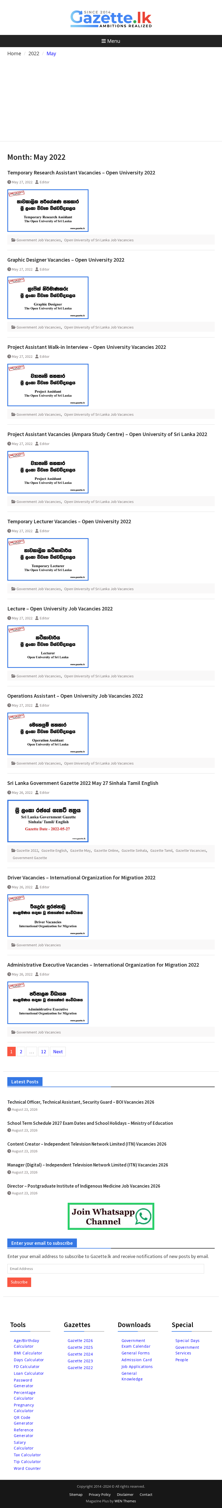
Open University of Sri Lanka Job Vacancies (99, 240)
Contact (146, 1494)
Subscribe (19, 1282)
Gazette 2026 (80, 1340)
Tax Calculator (27, 1454)
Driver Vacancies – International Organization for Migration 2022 (81, 877)
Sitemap (76, 1494)
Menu (113, 41)
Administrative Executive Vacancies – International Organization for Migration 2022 (103, 964)
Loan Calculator (29, 1373)
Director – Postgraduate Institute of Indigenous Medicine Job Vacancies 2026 (83, 1186)
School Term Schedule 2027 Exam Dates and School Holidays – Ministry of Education (90, 1123)
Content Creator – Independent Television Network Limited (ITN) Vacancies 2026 (86, 1144)
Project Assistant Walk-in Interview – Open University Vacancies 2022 (86, 346)
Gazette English (54, 850)
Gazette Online (106, 850)
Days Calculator (29, 1359)
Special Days (187, 1340)
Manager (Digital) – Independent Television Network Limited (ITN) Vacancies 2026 (87, 1165)
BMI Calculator (28, 1353)
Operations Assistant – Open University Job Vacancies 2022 (75, 695)
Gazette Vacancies (191, 850)
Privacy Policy (100, 1494)
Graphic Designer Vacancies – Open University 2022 (65, 259)
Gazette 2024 (80, 1354)
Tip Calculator (27, 1461)
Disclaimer (125, 1494)
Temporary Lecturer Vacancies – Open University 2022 (69, 521)
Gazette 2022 (27, 850)
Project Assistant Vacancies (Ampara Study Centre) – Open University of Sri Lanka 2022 (107, 434)
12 (43, 1051)
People (181, 1359)
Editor (45, 182)
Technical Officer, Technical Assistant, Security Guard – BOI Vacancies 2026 (80, 1102)
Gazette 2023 (80, 1360)
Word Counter (27, 1468)
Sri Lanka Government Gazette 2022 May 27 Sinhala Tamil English (82, 782)
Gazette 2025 (80, 1347)
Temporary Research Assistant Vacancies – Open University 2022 (81, 172)
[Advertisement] (110, 98)
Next (58, 1051)
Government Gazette (30, 857)
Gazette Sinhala (134, 850)
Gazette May (80, 850)
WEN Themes (125, 1501)
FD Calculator (27, 1366)
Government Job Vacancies (39, 240)
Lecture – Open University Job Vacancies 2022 (60, 608)
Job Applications (137, 1366)
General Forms (136, 1353)
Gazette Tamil (161, 850)
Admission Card (137, 1359)
